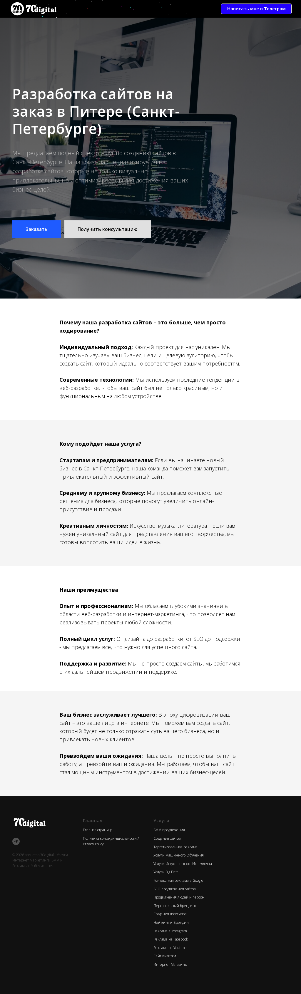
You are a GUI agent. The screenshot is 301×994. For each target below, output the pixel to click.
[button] (36, 436)
